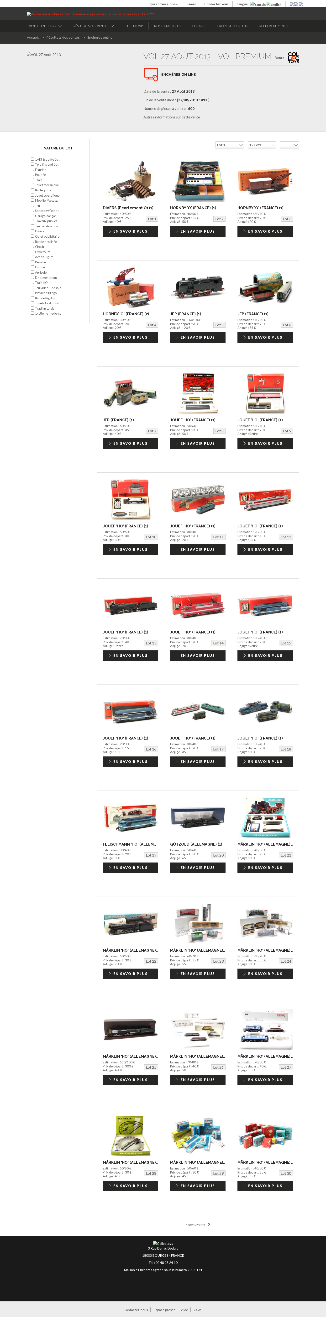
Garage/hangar (45, 216)
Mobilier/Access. (46, 200)
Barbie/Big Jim (45, 298)
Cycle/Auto (43, 252)
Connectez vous (216, 4)
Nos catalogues (167, 26)
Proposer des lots (232, 26)
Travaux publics (46, 221)
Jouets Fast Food (47, 303)
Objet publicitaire (47, 236)
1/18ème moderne (48, 313)
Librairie (199, 26)
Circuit (39, 247)
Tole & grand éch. (47, 164)
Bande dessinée (46, 242)
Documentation (46, 278)
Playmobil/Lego (46, 293)
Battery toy (43, 190)
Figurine (40, 170)
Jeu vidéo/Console (48, 288)
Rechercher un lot (274, 26)
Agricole (41, 272)
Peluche (40, 262)
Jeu (37, 206)
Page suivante (195, 1224)
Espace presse (164, 1310)
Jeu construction (46, 226)
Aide (184, 1310)
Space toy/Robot (47, 211)
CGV (197, 1310)
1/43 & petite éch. (47, 159)
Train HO (41, 283)
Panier (191, 4)
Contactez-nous (136, 1310)
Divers (39, 231)
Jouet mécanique (47, 185)
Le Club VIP (134, 26)
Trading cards (44, 308)
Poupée (40, 175)
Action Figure (44, 257)
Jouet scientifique (47, 195)
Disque (40, 267)
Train (38, 180)
